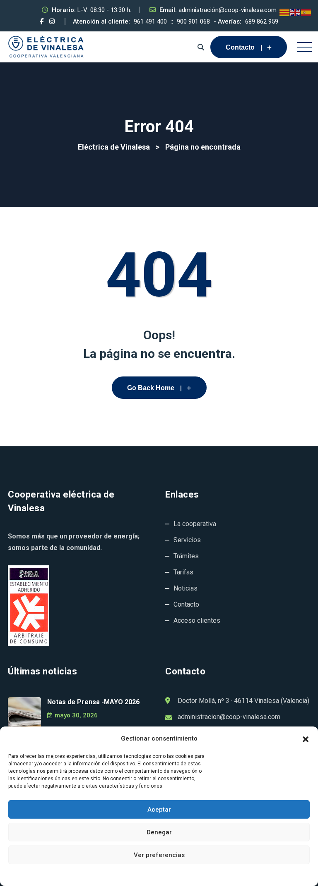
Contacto (240, 47)
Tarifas (183, 572)
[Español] (306, 12)
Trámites (186, 556)
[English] (295, 12)
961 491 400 (150, 21)
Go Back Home (150, 387)
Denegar (159, 832)
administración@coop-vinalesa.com (227, 10)
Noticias (185, 588)
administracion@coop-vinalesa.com (229, 717)
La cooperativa (194, 524)
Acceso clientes (196, 620)
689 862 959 (261, 21)
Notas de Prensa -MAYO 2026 (93, 702)
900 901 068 (193, 21)
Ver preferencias (159, 855)
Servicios (187, 540)
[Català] (284, 12)
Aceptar (159, 809)
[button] (305, 738)
